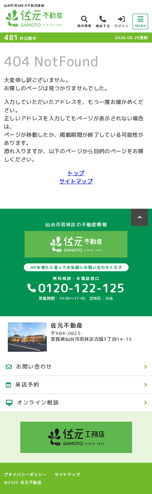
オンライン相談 (38, 402)
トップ (75, 173)
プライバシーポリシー (25, 474)
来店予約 (27, 384)
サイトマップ (76, 181)
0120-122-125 (81, 288)
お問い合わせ (34, 366)
